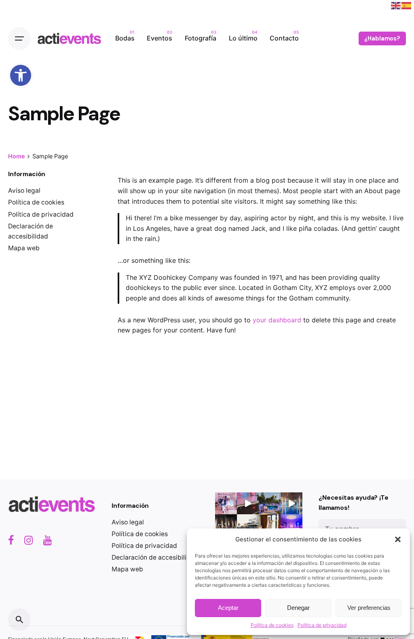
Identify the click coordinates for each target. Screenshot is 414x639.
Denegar (298, 607)
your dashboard (277, 320)
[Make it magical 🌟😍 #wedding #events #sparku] (226, 525)
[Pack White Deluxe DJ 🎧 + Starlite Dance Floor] (291, 525)
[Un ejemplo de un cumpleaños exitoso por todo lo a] (248, 525)
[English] (396, 5)
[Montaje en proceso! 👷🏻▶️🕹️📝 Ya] (248, 503)
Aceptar (228, 607)
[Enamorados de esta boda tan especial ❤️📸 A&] (226, 503)
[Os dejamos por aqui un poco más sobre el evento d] (291, 503)
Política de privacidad (322, 625)
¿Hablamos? (382, 38)
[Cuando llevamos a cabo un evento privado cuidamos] (270, 503)
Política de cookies (272, 625)
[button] (20, 75)
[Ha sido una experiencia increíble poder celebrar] (270, 525)
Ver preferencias (369, 607)
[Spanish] (406, 5)
